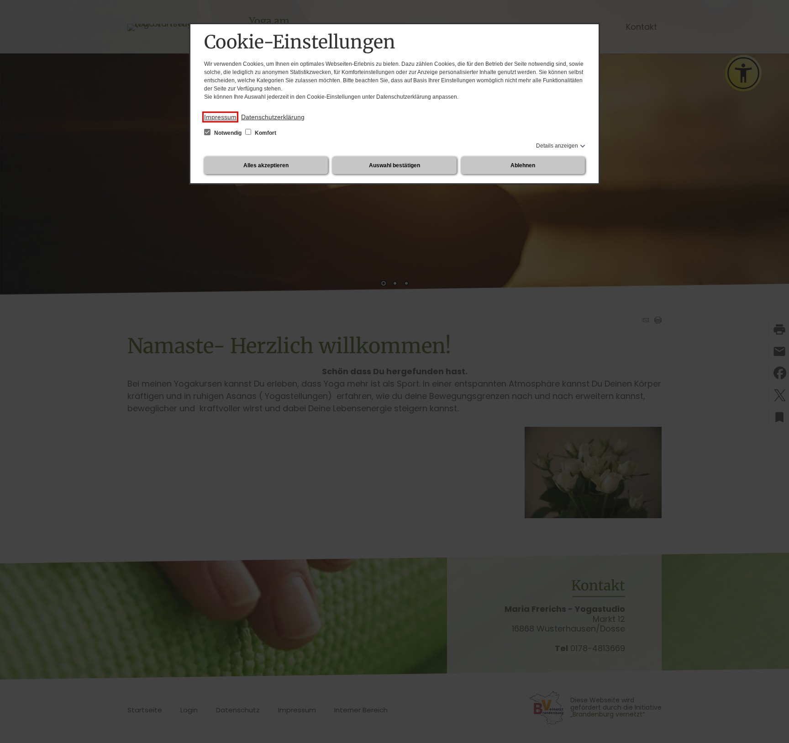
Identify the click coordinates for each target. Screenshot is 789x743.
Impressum (220, 117)
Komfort (264, 133)
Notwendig (228, 133)
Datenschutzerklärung (273, 117)
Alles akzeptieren (266, 165)
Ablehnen (522, 165)
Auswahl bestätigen (394, 165)
